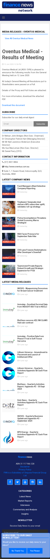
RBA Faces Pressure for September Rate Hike (28, 235)
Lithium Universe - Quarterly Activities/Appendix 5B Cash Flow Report (32, 370)
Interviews (25, 505)
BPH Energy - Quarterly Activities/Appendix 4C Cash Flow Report (32, 434)
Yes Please (35, 551)
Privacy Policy (25, 469)
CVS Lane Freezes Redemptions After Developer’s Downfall (31, 251)
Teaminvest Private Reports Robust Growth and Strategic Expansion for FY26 (30, 268)
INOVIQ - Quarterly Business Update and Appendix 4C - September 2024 (30, 418)
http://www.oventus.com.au (16, 166)
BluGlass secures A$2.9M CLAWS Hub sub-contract (32, 321)
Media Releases (12, 31)
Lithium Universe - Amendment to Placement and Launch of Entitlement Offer (32, 354)
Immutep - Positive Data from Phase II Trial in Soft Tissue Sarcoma (30, 338)
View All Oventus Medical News (19, 38)
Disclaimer (25, 466)
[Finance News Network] (18, 6)
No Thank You (18, 551)
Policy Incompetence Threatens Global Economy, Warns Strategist (31, 220)
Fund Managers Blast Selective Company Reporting (31, 187)
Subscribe (40, 124)
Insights (25, 514)
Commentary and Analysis (25, 509)
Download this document (13, 105)
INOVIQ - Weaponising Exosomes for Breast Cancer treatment (32, 289)
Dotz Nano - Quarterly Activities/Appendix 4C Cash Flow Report (32, 402)
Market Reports (25, 501)
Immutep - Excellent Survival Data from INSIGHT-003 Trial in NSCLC (32, 305)
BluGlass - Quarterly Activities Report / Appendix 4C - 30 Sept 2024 (31, 386)
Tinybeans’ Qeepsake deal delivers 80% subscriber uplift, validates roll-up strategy (31, 204)
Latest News (25, 496)
